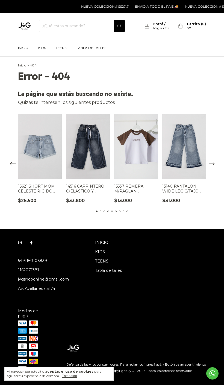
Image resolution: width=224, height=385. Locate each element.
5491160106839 (32, 260)
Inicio (22, 65)
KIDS (42, 48)
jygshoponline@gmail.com (43, 279)
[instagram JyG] (20, 242)
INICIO (23, 48)
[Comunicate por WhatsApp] (212, 373)
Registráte (161, 28)
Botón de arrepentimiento (185, 364)
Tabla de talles (91, 48)
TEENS (61, 48)
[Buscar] (119, 26)
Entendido (69, 376)
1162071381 (28, 269)
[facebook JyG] (31, 242)
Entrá (158, 24)
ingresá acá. (153, 364)
